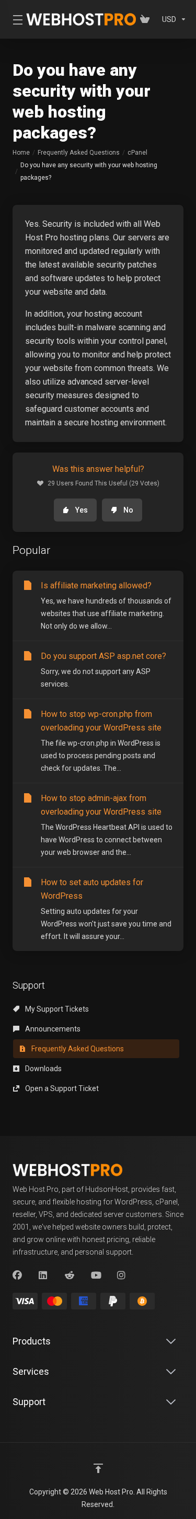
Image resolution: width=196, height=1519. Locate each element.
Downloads (43, 1068)
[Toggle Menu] (13, 19)
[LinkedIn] (43, 1275)
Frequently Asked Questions (79, 152)
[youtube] (96, 1275)
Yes (81, 510)
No (128, 510)
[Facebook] (17, 1275)
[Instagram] (122, 1275)
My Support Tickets (56, 1009)
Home (21, 152)
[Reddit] (69, 1275)
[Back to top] (98, 1468)
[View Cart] (147, 19)
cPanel (137, 152)
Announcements (52, 1029)
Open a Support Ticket (61, 1088)
